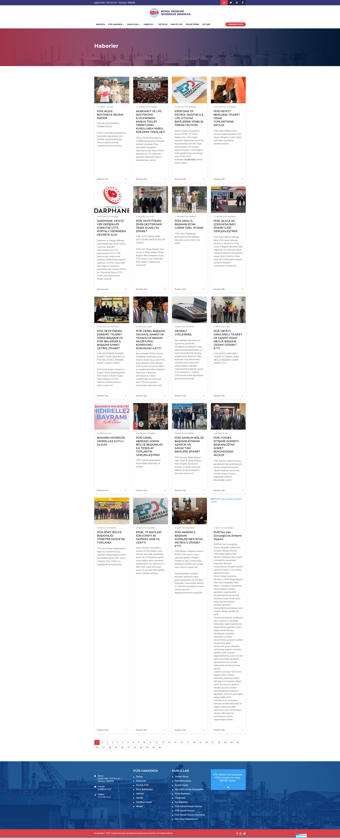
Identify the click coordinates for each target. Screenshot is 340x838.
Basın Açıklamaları (144, 789)
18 (194, 742)
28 (110, 747)
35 (153, 747)
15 (175, 742)
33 (141, 747)
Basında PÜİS (142, 785)
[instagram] (237, 2)
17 (188, 742)
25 (238, 742)
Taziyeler (162, 24)
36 (160, 747)
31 (129, 747)
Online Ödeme (192, 24)
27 (104, 747)
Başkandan (140, 781)
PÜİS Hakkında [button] (115, 24)
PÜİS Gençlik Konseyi (184, 810)
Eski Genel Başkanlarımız (186, 819)
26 (97, 747)
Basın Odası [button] (133, 24)
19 (200, 742)
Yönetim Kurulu (181, 776)
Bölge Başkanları (182, 793)
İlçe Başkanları (181, 802)
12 (157, 742)
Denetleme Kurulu (182, 781)
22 (219, 742)
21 (213, 742)
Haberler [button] (148, 24)
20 (206, 742)
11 (150, 742)
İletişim (206, 24)
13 (163, 742)
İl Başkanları (180, 798)
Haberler (139, 793)
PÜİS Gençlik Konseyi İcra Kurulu (189, 815)
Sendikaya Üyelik (235, 24)
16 (181, 742)
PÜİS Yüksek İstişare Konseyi (188, 806)
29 (116, 747)
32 (135, 747)
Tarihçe (139, 776)
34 (147, 747)
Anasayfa (100, 24)
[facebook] (243, 2)
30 (122, 747)
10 (144, 742)
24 (231, 742)
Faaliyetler (176, 24)
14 (169, 742)
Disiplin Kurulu (181, 785)
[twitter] (231, 2)
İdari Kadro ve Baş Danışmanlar (189, 789)
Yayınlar (139, 798)
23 (225, 742)
